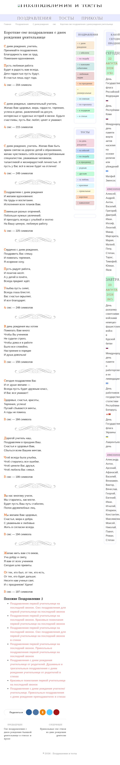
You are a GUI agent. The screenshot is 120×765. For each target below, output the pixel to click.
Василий (111, 206)
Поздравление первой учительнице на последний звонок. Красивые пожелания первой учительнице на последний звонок (37, 619)
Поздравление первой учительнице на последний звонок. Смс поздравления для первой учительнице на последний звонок (38, 607)
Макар (109, 232)
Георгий (110, 493)
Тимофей (111, 261)
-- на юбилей (83, 150)
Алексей (110, 193)
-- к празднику (84, 162)
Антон (109, 202)
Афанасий (112, 472)
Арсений (111, 468)
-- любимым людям (82, 76)
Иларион (111, 510)
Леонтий (111, 227)
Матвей (110, 244)
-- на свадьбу (83, 58)
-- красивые (82, 185)
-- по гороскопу (84, 104)
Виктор (110, 485)
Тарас (109, 257)
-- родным (82, 168)
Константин (112, 514)
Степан (110, 253)
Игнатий (110, 506)
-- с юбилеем (83, 53)
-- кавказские (83, 202)
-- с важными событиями (83, 66)
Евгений (110, 497)
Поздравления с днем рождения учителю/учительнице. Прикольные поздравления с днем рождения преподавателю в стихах (37, 692)
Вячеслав (111, 489)
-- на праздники (84, 83)
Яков (109, 270)
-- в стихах (82, 116)
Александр (112, 459)
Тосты (66, 18)
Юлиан (110, 265)
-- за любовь (83, 179)
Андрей (110, 198)
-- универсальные (84, 91)
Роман (109, 535)
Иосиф (110, 223)
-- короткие (82, 197)
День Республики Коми (112, 110)
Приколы (92, 18)
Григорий (111, 210)
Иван (109, 219)
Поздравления (34, 18)
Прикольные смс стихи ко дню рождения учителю (53, 732)
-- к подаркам (83, 110)
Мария (109, 240)
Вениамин (112, 480)
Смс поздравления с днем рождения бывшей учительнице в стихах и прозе (18, 733)
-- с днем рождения (81, 45)
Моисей (110, 523)
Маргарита (112, 236)
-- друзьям (82, 173)
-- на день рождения (81, 143)
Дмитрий (111, 215)
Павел (109, 531)
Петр (108, 248)
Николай (111, 527)
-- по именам (83, 98)
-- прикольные (83, 191)
